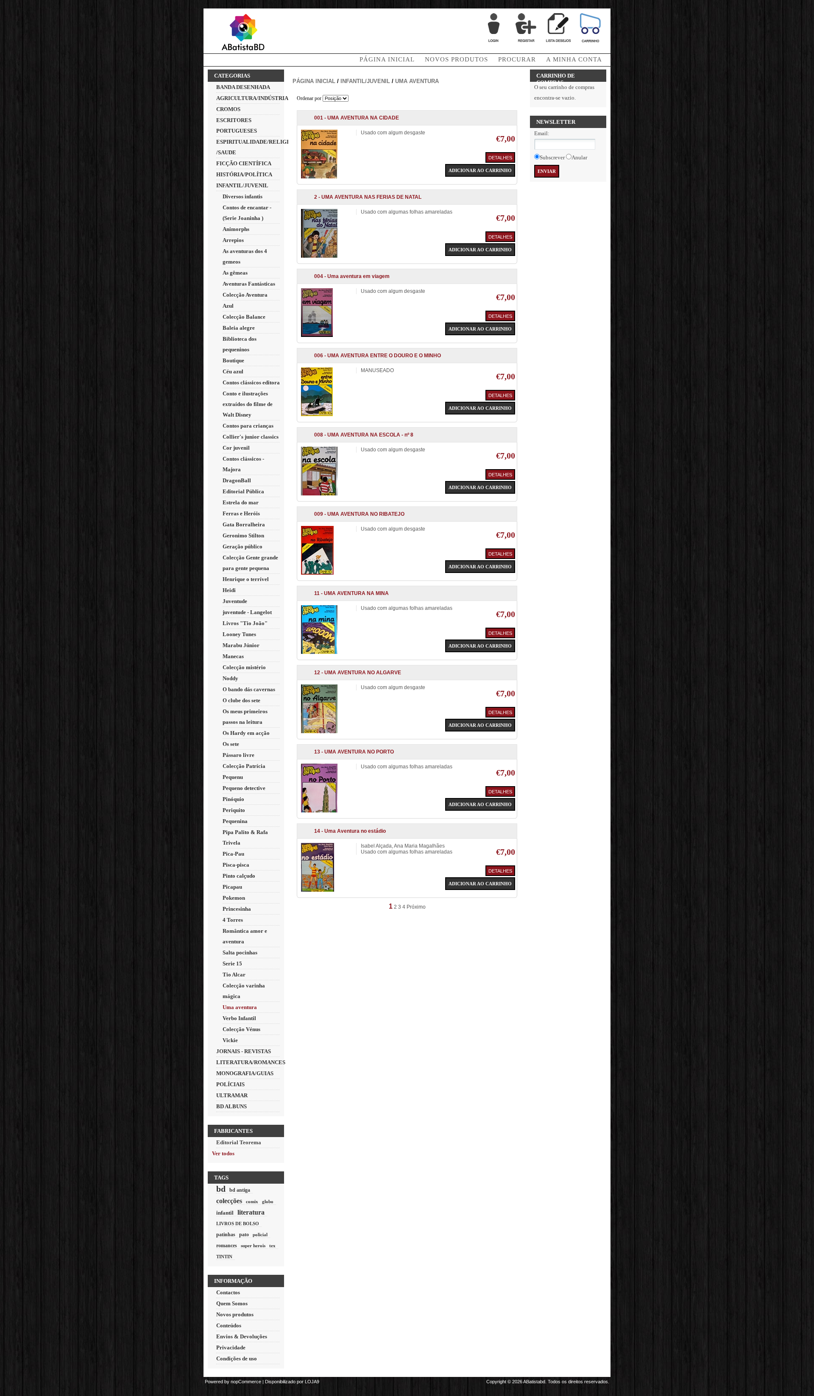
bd (221, 1189)
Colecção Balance (244, 317)
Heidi (229, 590)
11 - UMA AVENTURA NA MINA (351, 593)
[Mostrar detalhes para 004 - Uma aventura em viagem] (317, 335)
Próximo (416, 907)
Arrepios (233, 240)
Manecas (233, 656)
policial (260, 1234)
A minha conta (574, 59)
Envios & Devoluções (241, 1336)
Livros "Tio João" (245, 623)
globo (267, 1201)
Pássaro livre (238, 755)
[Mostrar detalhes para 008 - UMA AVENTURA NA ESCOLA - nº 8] (319, 494)
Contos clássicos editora (251, 382)
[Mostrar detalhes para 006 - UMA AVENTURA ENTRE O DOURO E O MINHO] (317, 414)
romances (226, 1246)
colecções (229, 1200)
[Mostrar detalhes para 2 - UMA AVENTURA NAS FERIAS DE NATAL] (319, 256)
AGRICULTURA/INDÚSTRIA (252, 98)
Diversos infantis (242, 196)
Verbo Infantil (239, 1018)
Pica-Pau (233, 854)
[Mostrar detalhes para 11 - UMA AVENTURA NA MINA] (319, 652)
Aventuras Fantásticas (249, 284)
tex (272, 1245)
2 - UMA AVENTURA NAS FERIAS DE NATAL (367, 197)
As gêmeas (235, 273)
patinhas (225, 1234)
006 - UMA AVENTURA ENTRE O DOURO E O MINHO (377, 356)
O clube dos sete (241, 700)
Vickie (230, 1040)
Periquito (234, 810)
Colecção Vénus (241, 1029)
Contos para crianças (248, 426)
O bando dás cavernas (249, 689)
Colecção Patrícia (244, 766)
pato (244, 1234)
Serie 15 (232, 963)
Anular (579, 157)
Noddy (230, 678)
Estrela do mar (241, 502)
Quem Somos (232, 1303)
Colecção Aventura (245, 295)
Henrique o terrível (246, 579)
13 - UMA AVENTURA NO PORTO (354, 752)
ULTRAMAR (232, 1095)
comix (252, 1201)
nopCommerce (246, 1381)
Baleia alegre (239, 328)
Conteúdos (228, 1325)
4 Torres (233, 920)
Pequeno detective (244, 788)
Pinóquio (233, 799)
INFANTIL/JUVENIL (242, 185)
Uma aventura (240, 1007)
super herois (253, 1245)
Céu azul (233, 371)
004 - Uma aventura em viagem (352, 276)
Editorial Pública (243, 491)
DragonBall (237, 480)
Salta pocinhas (240, 952)
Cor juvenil (236, 448)
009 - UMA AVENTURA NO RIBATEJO (359, 514)
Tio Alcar (234, 974)
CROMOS (228, 109)
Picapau (232, 887)
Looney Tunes (239, 634)
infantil (225, 1213)
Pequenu (233, 777)
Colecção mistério (244, 667)
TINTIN (224, 1256)
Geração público (242, 546)
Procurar (517, 59)
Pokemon (234, 898)
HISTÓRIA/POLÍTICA (244, 174)
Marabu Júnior (241, 645)
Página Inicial (387, 59)
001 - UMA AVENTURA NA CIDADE (356, 118)
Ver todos (223, 1153)
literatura (251, 1212)
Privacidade (230, 1347)
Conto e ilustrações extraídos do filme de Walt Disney (248, 404)
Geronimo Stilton (243, 535)
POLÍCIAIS (230, 1084)
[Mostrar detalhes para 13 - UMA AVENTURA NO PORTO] (319, 811)
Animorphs (236, 229)
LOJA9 (312, 1381)
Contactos (228, 1292)
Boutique (233, 360)
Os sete (231, 744)
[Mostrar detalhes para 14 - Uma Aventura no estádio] (317, 890)
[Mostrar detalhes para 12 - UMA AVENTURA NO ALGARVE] (319, 731)
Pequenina (235, 821)
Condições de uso (236, 1358)
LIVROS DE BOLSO (237, 1223)
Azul (228, 306)
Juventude (235, 601)
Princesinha (237, 909)
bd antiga (239, 1190)
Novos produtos (456, 59)
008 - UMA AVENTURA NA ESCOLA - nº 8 (363, 435)
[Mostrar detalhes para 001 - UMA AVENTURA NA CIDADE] (319, 177)
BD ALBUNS (231, 1106)
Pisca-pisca (236, 865)
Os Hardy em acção (246, 733)
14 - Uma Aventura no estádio (350, 831)
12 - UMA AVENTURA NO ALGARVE (357, 673)
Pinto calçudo (239, 876)
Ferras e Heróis (241, 513)
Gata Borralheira (244, 524)
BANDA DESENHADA (243, 87)
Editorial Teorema (238, 1142)
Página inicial (314, 81)
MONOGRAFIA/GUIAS (244, 1073)
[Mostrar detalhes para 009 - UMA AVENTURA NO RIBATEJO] (317, 573)
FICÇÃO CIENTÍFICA (243, 163)
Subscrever (552, 157)
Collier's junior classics (251, 437)
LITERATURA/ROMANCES (250, 1062)
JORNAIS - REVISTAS (243, 1051)
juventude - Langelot (247, 612)
